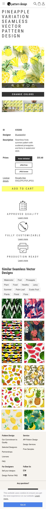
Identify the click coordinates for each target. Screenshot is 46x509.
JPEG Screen (23, 172)
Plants (7, 294)
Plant (6, 284)
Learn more (23, 217)
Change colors (23, 94)
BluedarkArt (20, 134)
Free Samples (28, 449)
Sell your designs (8, 470)
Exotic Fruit (34, 289)
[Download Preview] (18, 86)
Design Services (29, 444)
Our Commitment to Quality (9, 441)
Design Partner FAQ (10, 475)
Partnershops (7, 452)
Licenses (5, 456)
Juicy (35, 284)
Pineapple (30, 280)
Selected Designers (9, 447)
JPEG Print (23, 165)
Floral (16, 294)
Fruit (20, 280)
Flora (25, 294)
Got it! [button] (23, 505)
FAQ (3, 461)
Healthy (25, 284)
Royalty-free (20, 177)
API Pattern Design (30, 439)
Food (15, 284)
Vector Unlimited (24, 159)
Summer (7, 289)
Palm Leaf (20, 289)
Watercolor (8, 280)
